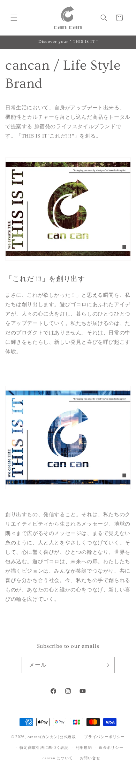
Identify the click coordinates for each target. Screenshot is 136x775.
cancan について (58, 758)
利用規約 (84, 747)
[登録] (106, 665)
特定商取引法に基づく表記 (44, 747)
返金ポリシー (111, 747)
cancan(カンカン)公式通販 (52, 737)
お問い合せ (90, 758)
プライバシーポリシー (104, 737)
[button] (14, 17)
